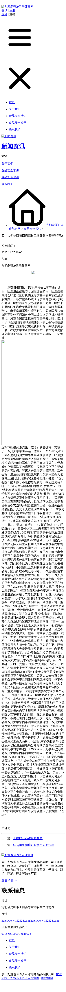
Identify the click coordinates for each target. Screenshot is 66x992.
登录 (4, 10)
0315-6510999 (10, 933)
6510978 (26, 933)
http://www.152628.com (15, 920)
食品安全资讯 (10, 177)
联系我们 (7, 184)
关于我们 (7, 163)
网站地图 (47, 978)
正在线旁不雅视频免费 (28, 838)
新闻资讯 (13, 146)
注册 (12, 10)
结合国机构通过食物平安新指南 (33, 845)
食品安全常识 (10, 170)
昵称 (4, 14)
